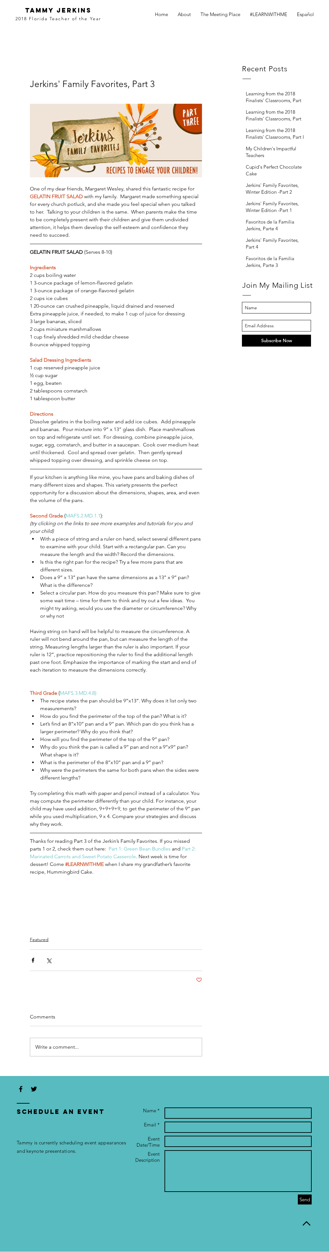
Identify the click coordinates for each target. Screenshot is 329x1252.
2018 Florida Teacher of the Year (58, 19)
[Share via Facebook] (33, 960)
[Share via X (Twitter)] (49, 960)
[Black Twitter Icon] (34, 1089)
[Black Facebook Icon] (21, 1089)
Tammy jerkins (58, 10)
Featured (39, 939)
